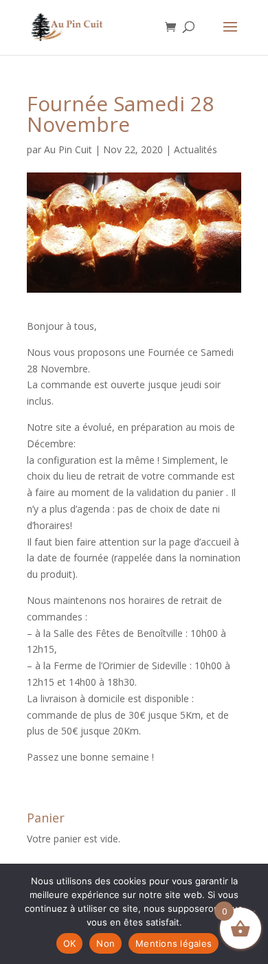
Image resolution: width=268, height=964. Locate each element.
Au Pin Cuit (68, 149)
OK (69, 943)
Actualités (195, 149)
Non (105, 943)
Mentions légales (173, 943)
